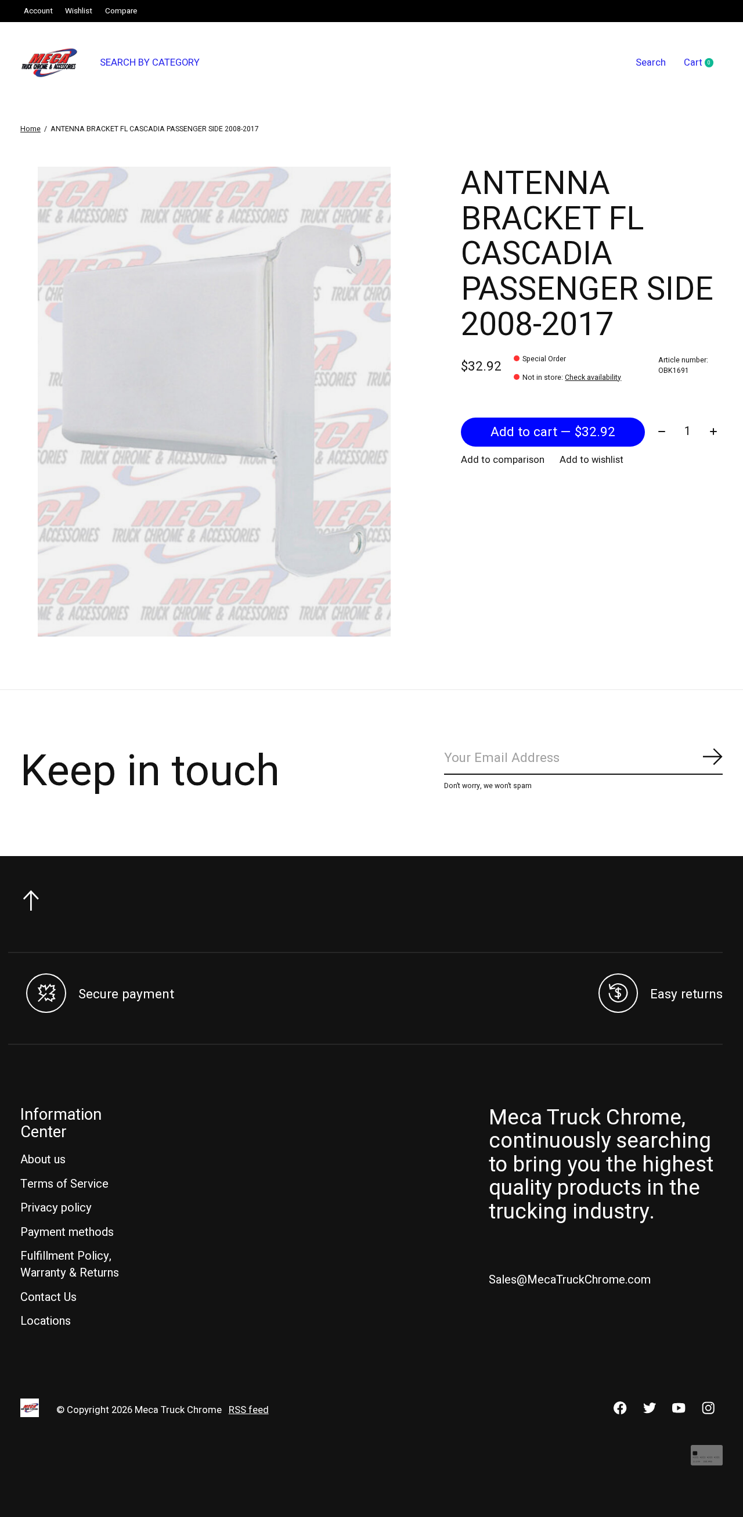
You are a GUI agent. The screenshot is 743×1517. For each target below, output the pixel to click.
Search (651, 63)
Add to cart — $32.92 (552, 432)
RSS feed (249, 1410)
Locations (45, 1321)
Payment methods (67, 1232)
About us (43, 1159)
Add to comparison (502, 460)
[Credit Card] (707, 1460)
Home (30, 129)
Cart (703, 63)
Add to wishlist (591, 460)
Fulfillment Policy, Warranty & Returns (69, 1264)
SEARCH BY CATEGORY (150, 63)
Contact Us (48, 1297)
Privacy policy (56, 1207)
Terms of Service (64, 1184)
